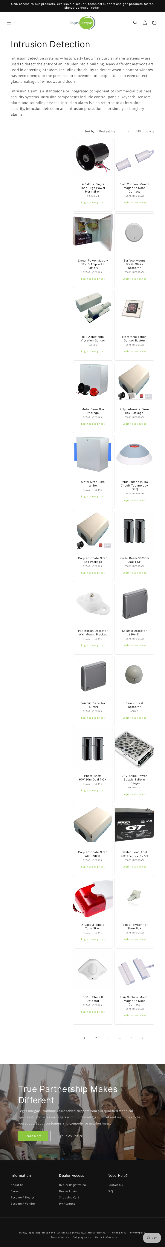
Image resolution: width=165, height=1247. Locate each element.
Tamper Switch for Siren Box (134, 926)
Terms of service (60, 1237)
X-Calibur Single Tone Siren (93, 926)
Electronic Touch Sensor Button (134, 338)
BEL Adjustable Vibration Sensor (93, 338)
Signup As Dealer (69, 1136)
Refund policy (118, 1232)
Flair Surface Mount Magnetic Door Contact (134, 1000)
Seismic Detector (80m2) (134, 632)
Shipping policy (82, 1237)
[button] (9, 22)
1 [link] (85, 1038)
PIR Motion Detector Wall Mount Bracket (93, 632)
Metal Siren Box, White (93, 483)
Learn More (33, 1136)
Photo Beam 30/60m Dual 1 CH (134, 559)
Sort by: (90, 131)
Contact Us (115, 1185)
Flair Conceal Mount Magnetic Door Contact (134, 187)
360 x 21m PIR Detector (93, 998)
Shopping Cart (69, 1197)
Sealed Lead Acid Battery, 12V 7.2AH (134, 853)
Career (15, 1191)
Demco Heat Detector (134, 704)
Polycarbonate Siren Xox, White (92, 853)
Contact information (106, 1237)
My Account (67, 1204)
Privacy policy (138, 1232)
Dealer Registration (72, 1185)
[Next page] (142, 1038)
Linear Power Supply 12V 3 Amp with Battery (93, 264)
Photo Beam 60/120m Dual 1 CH (93, 777)
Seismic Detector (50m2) (93, 704)
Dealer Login (68, 1191)
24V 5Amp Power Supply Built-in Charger (134, 779)
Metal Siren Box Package (92, 411)
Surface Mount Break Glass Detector (134, 264)
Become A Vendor (23, 1204)
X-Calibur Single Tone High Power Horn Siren (92, 187)
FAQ (110, 1191)
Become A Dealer (22, 1197)
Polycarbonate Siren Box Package (134, 411)
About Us (17, 1185)
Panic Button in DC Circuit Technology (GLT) (134, 485)
